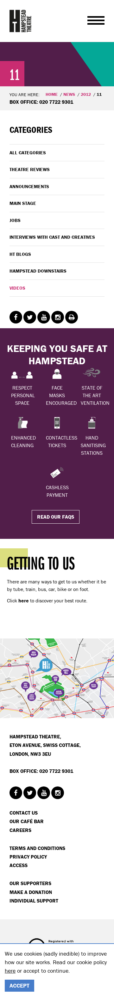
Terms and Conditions (37, 848)
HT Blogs (20, 254)
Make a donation (31, 892)
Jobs (15, 220)
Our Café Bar (27, 821)
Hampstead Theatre (21, 20)
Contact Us (24, 813)
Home (52, 94)
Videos (17, 288)
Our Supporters (30, 883)
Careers (20, 830)
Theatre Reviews (30, 169)
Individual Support (34, 900)
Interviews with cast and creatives (52, 237)
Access (19, 865)
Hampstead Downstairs (38, 271)
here (10, 970)
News (69, 94)
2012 (86, 94)
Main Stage (23, 203)
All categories (28, 153)
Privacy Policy (28, 856)
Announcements (29, 186)
